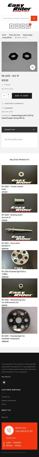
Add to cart (22, 96)
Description (10, 129)
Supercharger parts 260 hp (22, 115)
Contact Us (6, 397)
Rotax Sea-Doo (14, 35)
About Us (5, 417)
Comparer (9, 108)
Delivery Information (9, 401)
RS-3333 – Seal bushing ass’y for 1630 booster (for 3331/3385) (13, 302)
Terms (4, 404)
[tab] (19, 129)
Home (4, 35)
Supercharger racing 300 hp (13, 118)
